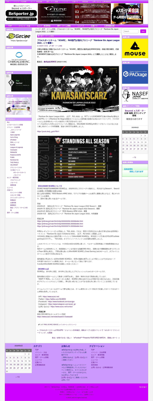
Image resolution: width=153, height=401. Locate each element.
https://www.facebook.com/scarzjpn (61, 301)
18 (127, 145)
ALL (8, 122)
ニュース (65, 1)
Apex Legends (15, 135)
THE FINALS (14, 162)
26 (131, 149)
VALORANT (14, 165)
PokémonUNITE (15, 155)
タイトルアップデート (17, 197)
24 (123, 149)
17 (123, 145)
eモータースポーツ (20, 172)
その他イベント (15, 170)
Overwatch (13, 150)
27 (134, 149)
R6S (45, 324)
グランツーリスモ (16, 167)
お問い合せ (79, 357)
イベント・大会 (24, 26)
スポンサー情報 (15, 195)
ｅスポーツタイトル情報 (15, 125)
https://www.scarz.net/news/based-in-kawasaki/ (55, 316)
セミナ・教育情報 (36, 1)
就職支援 (13, 185)
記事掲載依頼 (109, 26)
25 (127, 149)
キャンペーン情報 (16, 192)
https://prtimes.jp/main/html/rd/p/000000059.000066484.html (60, 221)
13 (134, 142)
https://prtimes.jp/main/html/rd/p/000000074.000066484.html (60, 226)
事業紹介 (13, 200)
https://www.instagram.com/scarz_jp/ (62, 304)
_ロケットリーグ (15, 130)
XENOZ (55, 324)
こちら (78, 392)
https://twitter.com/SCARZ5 (56, 299)
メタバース (17, 175)
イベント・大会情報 (20, 1)
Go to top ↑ (143, 387)
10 (123, 142)
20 (134, 145)
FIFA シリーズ (14, 142)
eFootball (13, 140)
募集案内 (13, 205)
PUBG (12, 157)
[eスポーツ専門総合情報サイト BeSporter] (21, 13)
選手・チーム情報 (52, 1)
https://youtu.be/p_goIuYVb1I (48, 131)
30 (145, 149)
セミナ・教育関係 (43, 26)
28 (138, 149)
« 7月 (134, 157)
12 (131, 142)
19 (131, 145)
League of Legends (16, 147)
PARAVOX (13, 152)
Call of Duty (14, 137)
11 (127, 142)
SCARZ (50, 324)
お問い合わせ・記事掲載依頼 (101, 1)
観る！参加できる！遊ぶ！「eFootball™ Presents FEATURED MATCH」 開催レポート (86, 337)
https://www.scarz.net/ (51, 296)
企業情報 (13, 202)
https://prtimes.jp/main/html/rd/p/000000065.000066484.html (60, 223)
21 (138, 145)
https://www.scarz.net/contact (62, 306)
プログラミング (15, 180)
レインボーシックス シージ (67, 324)
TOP (7, 1)
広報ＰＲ (75, 1)
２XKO (12, 132)
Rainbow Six (14, 160)
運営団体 (85, 1)
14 (138, 142)
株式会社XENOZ (50, 61)
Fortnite (12, 145)
